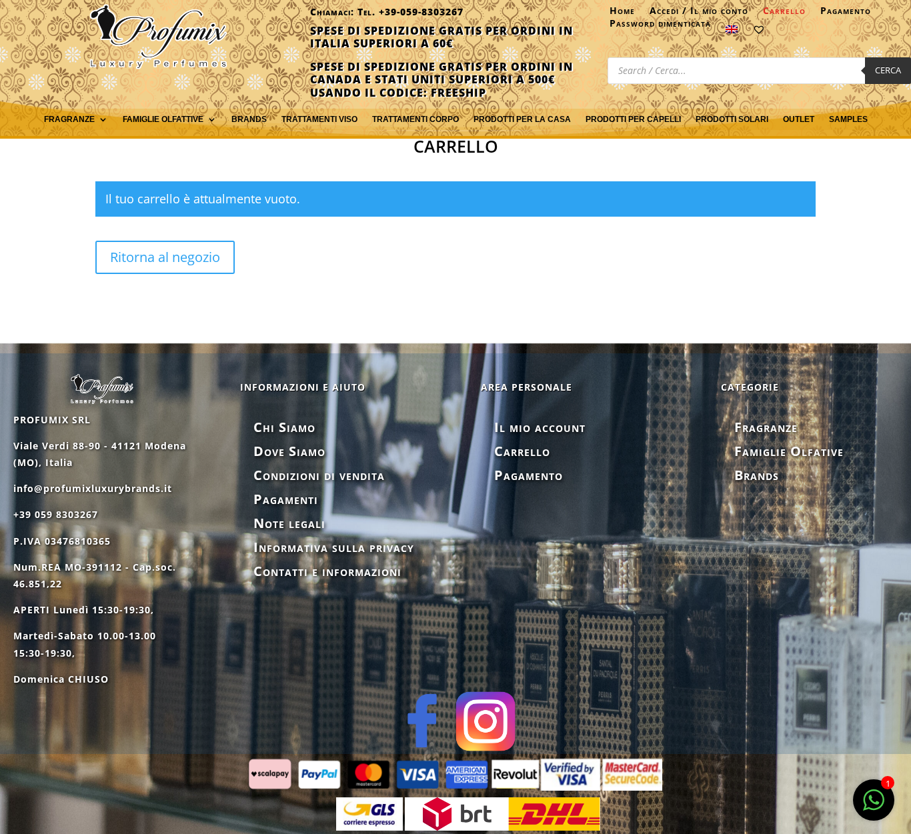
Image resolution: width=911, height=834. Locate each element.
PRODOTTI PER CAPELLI (633, 119)
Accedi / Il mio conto (699, 13)
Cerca (888, 70)
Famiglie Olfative (789, 451)
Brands (249, 119)
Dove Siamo (289, 451)
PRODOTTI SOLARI (732, 119)
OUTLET (798, 119)
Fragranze (766, 427)
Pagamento (845, 13)
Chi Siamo (284, 427)
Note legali (289, 523)
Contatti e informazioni (327, 571)
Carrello (784, 13)
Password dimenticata (660, 26)
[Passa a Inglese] (732, 32)
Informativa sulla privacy (333, 547)
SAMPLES (848, 119)
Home (622, 13)
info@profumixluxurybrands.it (92, 488)
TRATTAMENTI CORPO (415, 119)
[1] (873, 807)
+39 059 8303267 (55, 514)
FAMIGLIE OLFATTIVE (163, 119)
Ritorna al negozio (165, 257)
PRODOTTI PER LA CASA (522, 119)
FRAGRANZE (69, 119)
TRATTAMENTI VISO (319, 119)
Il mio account (540, 427)
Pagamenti (285, 499)
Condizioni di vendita (319, 475)
